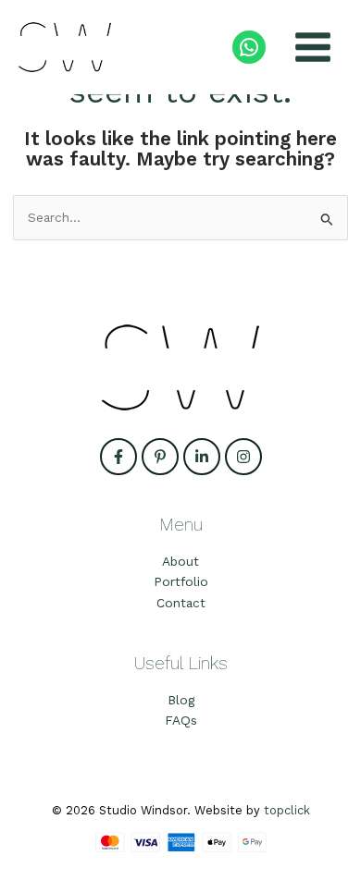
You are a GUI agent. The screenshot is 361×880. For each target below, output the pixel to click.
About (180, 561)
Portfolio (181, 581)
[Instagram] (243, 456)
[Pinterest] (160, 456)
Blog (181, 699)
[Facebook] (118, 456)
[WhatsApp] (249, 47)
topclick (287, 810)
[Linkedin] (201, 456)
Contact (180, 602)
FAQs (181, 720)
